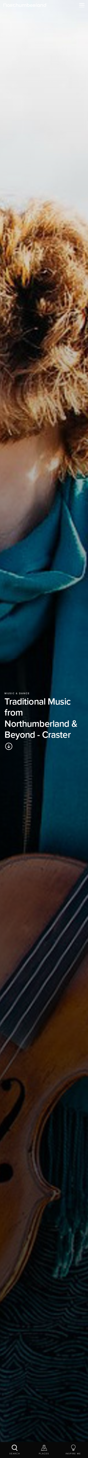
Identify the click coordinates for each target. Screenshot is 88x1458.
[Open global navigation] (81, 5)
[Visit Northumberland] (24, 5)
